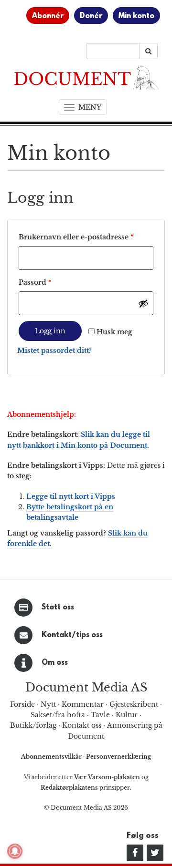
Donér (91, 16)
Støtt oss (58, 607)
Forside (22, 704)
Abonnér (48, 16)
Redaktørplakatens (69, 787)
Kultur (127, 715)
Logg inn (50, 331)
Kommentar (83, 704)
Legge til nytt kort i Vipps (70, 496)
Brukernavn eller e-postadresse (86, 236)
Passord (49, 282)
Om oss (55, 663)
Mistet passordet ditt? (54, 350)
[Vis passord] (143, 303)
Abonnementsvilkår (52, 756)
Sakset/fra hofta (58, 715)
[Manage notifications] (14, 851)
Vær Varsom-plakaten (107, 777)
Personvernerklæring (118, 756)
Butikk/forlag (33, 725)
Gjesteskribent (133, 704)
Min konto (136, 16)
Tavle (100, 715)
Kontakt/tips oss (72, 635)
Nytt (48, 704)
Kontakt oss (81, 725)
